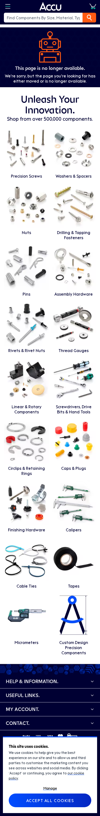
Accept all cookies (50, 800)
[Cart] (92, 6)
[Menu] (8, 6)
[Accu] (50, 6)
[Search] (89, 17)
